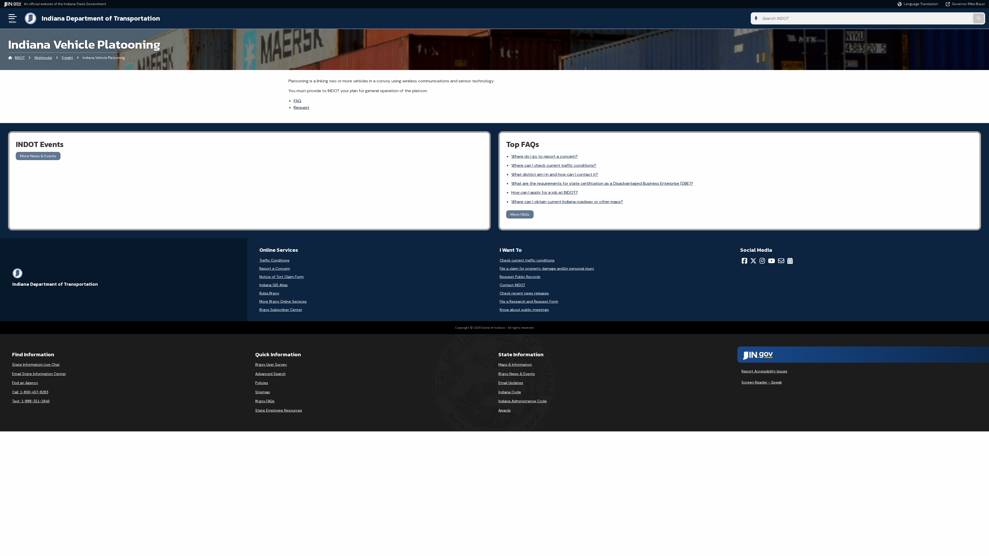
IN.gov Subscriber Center (280, 309)
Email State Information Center (39, 373)
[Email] (781, 261)
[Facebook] (744, 261)
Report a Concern (274, 268)
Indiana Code (509, 392)
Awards (504, 410)
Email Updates (510, 382)
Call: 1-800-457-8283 (30, 392)
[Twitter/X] (753, 261)
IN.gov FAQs (265, 401)
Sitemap (262, 392)
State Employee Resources (278, 410)
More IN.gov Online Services (283, 301)
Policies (261, 382)
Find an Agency (25, 382)
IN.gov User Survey (271, 364)
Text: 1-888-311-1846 (30, 401)
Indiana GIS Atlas (273, 285)
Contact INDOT (512, 285)
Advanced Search (270, 373)
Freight (67, 58)
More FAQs (519, 214)
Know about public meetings (524, 309)
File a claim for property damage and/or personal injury (547, 268)
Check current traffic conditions (527, 260)
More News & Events (38, 156)
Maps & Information (515, 364)
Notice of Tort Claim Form (281, 276)
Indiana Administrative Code (522, 401)
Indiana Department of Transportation (101, 18)
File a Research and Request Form (529, 301)
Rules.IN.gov (269, 293)
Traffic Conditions (274, 260)
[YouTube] (771, 261)
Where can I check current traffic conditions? (553, 165)
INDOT (20, 58)
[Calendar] (790, 261)
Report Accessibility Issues (764, 371)
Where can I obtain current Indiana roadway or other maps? (567, 201)
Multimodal (43, 58)
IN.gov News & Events (516, 373)
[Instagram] (762, 261)
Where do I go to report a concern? (544, 156)
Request (301, 107)
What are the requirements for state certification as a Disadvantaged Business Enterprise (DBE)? (602, 183)
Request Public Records (520, 276)
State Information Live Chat (36, 364)
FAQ (297, 100)
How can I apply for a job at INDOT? (544, 192)
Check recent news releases (524, 293)
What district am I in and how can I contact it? (554, 174)
